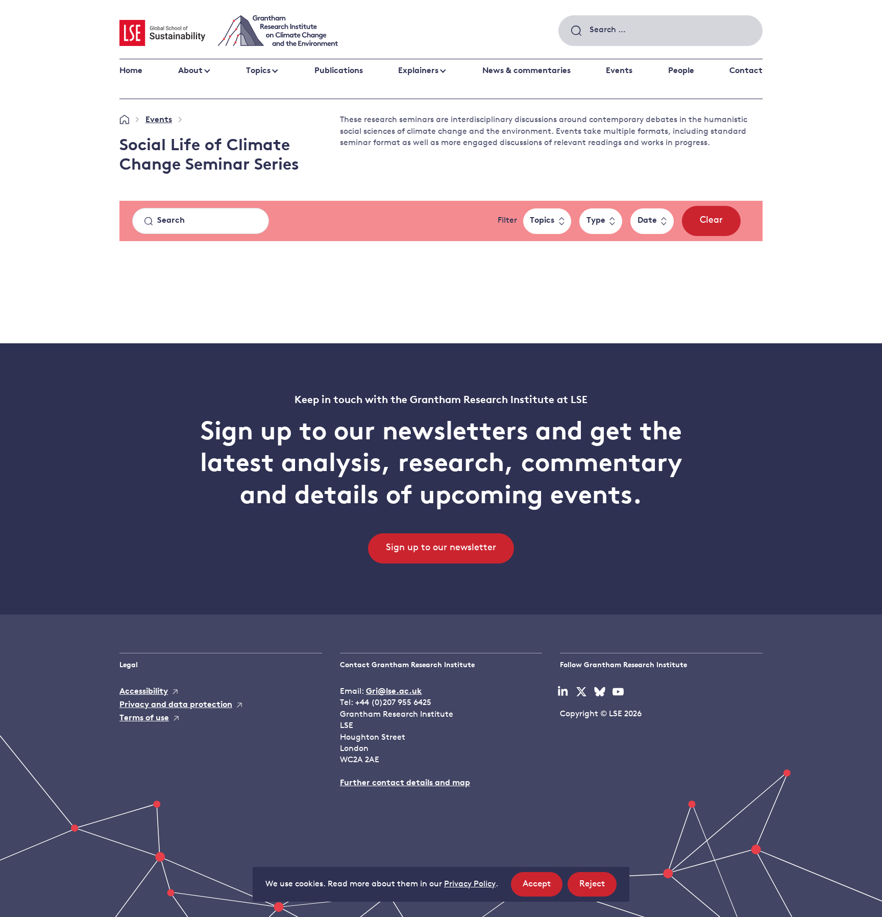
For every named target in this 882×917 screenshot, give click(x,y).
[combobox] (660, 30)
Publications (338, 71)
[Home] (124, 120)
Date (647, 221)
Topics (258, 71)
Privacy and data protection (175, 705)
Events (619, 71)
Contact (746, 71)
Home (130, 71)
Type (595, 221)
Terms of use (144, 718)
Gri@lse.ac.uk (394, 692)
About (190, 71)
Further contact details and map (405, 783)
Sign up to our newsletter (441, 548)
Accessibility (143, 692)
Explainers (418, 71)
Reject (598, 888)
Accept (542, 888)
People (681, 71)
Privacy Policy (470, 884)
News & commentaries (526, 71)
